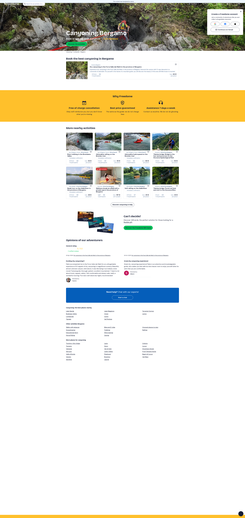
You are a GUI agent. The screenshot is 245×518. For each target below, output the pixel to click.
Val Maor (145, 357)
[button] (240, 513)
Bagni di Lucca (147, 354)
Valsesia (69, 349)
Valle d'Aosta (70, 354)
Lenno (144, 314)
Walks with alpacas (72, 327)
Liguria (106, 360)
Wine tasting (108, 333)
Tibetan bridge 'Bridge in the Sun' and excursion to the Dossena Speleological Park (164, 156)
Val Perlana (108, 319)
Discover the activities (76, 44)
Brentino (107, 357)
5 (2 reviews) (110, 38)
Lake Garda (70, 311)
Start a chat (122, 297)
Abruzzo (69, 351)
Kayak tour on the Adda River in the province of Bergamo (79, 189)
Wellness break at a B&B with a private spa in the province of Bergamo (107, 190)
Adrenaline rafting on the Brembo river (105, 155)
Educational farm (72, 333)
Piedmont (107, 354)
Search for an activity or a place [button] (35, 4)
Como (106, 317)
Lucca (144, 346)
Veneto (68, 357)
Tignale (68, 319)
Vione (106, 314)
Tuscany (69, 346)
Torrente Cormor (148, 311)
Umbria (144, 343)
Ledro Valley (108, 351)
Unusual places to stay (150, 327)
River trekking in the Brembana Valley (79, 155)
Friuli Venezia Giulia (149, 351)
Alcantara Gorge (148, 349)
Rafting (144, 330)
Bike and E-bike (109, 327)
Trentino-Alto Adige (73, 343)
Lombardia (70, 317)
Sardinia (69, 360)
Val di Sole (107, 349)
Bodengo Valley (71, 314)
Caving (106, 335)
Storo (106, 346)
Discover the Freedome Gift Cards (138, 228)
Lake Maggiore (109, 311)
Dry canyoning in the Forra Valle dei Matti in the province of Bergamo (116, 67)
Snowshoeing (70, 330)
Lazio (106, 343)
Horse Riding (70, 335)
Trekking (107, 330)
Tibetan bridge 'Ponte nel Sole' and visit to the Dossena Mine (164, 189)
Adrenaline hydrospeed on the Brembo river (136, 155)
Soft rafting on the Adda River (136, 188)
